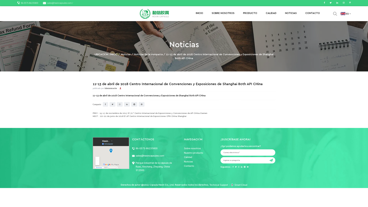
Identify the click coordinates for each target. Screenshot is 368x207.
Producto (250, 13)
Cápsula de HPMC (254, 19)
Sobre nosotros (223, 13)
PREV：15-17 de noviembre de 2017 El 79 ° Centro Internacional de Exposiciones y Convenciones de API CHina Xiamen (150, 113)
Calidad (271, 13)
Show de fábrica (223, 19)
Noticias (291, 13)
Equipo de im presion (277, 19)
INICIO (199, 13)
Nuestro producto (193, 152)
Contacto (312, 13)
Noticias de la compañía (296, 19)
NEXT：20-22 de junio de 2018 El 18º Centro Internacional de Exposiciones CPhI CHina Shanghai (139, 116)
